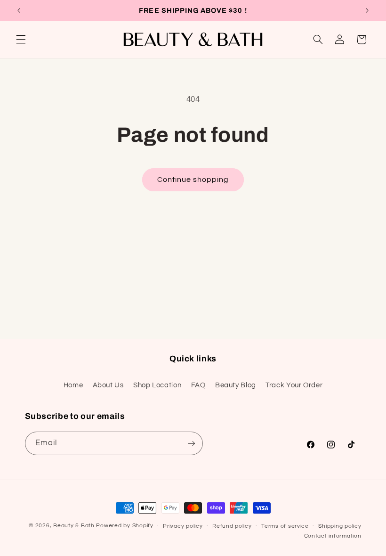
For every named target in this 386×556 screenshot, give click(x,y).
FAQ (198, 385)
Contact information (333, 536)
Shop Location (157, 385)
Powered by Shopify (124, 525)
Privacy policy (182, 526)
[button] (21, 39)
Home (73, 385)
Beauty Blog (235, 385)
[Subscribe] (191, 443)
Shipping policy (339, 526)
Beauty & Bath (74, 525)
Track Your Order (293, 385)
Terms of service (285, 526)
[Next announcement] (367, 10)
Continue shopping (193, 179)
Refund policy (232, 526)
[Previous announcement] (18, 10)
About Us (108, 385)
